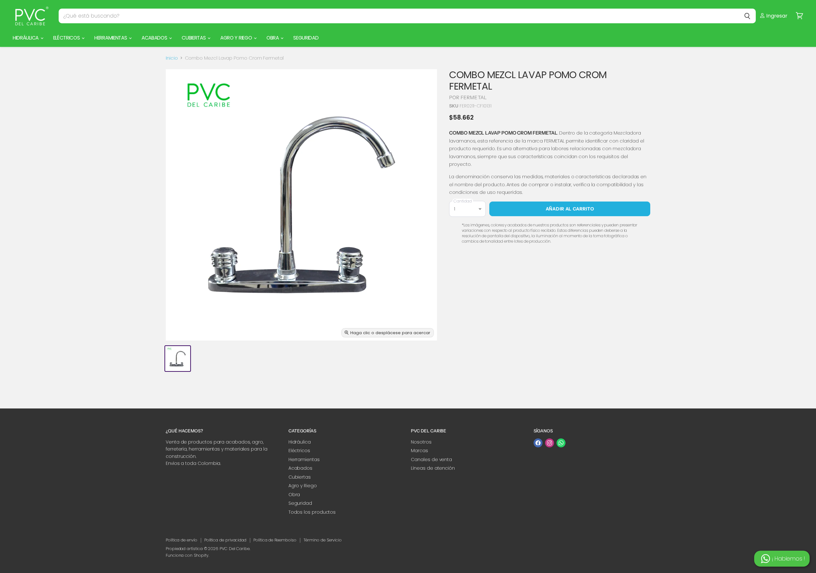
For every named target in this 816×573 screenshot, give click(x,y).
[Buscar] (747, 16)
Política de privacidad (225, 540)
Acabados (155, 37)
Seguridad (305, 37)
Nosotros (421, 442)
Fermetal (474, 97)
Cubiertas (194, 37)
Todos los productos (312, 512)
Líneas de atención (433, 468)
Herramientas (111, 37)
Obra (273, 37)
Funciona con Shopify (187, 555)
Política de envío (181, 540)
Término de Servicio (322, 540)
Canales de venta (431, 459)
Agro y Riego (236, 37)
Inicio (172, 58)
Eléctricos (67, 37)
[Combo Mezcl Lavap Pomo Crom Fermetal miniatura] (177, 358)
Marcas (419, 450)
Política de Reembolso (274, 540)
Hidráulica (26, 37)
